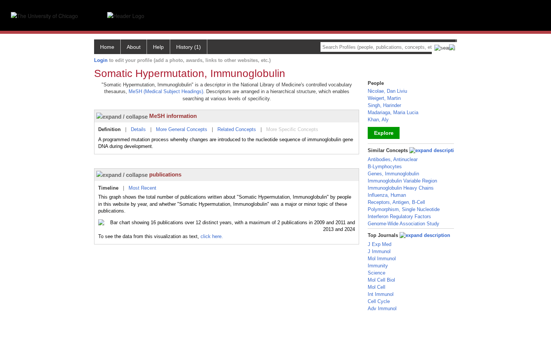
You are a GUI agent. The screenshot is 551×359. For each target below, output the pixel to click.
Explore (384, 133)
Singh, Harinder (384, 105)
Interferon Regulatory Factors (399, 216)
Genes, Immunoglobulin (393, 173)
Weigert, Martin (384, 98)
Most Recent (142, 188)
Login (101, 60)
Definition (109, 129)
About (134, 47)
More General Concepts (181, 129)
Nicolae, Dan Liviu (387, 91)
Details (138, 129)
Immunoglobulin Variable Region (402, 181)
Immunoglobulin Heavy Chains (401, 188)
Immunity (378, 265)
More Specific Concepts (292, 129)
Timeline (108, 188)
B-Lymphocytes (385, 166)
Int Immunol (381, 294)
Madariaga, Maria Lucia (393, 112)
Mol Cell (376, 287)
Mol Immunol (382, 258)
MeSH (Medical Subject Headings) (166, 91)
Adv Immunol (382, 308)
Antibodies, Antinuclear (393, 159)
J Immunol (379, 251)
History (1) (188, 47)
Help (158, 47)
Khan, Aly (378, 119)
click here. (212, 236)
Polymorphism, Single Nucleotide (404, 209)
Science (376, 273)
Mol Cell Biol (381, 280)
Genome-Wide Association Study (403, 223)
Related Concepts (236, 129)
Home (107, 47)
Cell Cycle (379, 301)
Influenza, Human (387, 195)
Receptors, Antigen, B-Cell (396, 202)
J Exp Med (379, 244)
